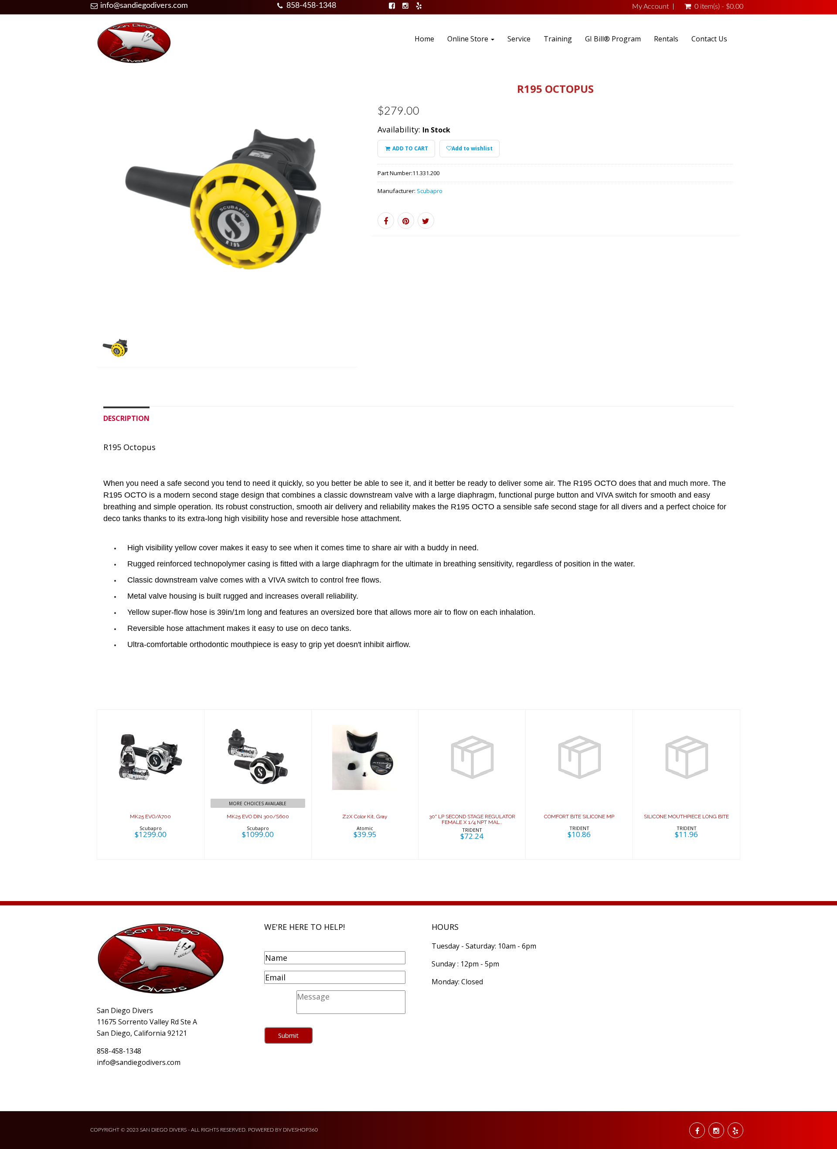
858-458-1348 (311, 6)
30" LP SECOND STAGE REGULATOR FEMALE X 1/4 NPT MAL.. (472, 819)
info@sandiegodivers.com (144, 6)
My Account (650, 6)
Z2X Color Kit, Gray (365, 816)
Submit (288, 1035)
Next (377, 229)
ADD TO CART (409, 148)
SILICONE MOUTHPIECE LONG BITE (686, 816)
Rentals (666, 39)
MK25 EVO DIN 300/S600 (258, 816)
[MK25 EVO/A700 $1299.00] (150, 783)
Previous (77, 229)
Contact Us (709, 39)
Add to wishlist (472, 148)
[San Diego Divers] (133, 42)
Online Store (468, 39)
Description (126, 418)
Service (519, 39)
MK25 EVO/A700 (150, 816)
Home (424, 39)
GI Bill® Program (613, 39)
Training (558, 39)
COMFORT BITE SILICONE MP (579, 816)
